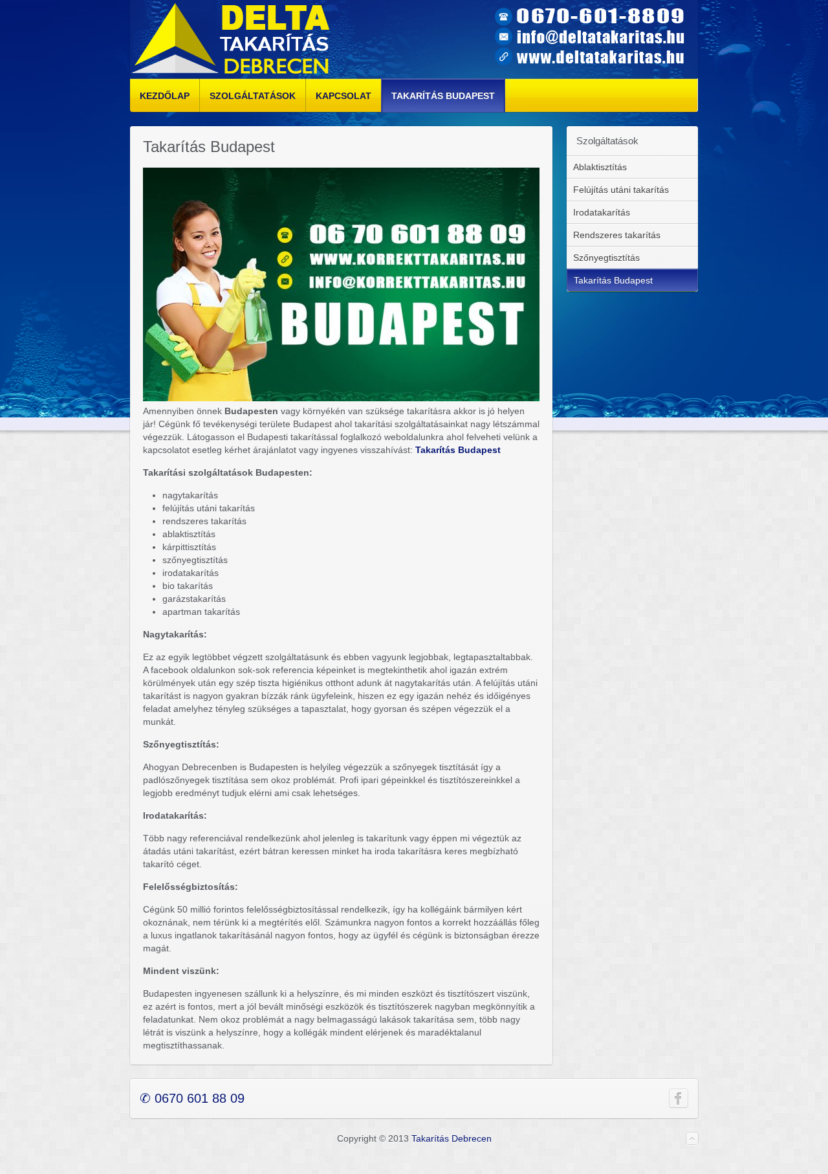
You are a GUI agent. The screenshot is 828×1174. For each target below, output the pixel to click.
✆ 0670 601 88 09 (192, 1098)
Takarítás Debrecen (451, 1138)
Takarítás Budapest (458, 450)
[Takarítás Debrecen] (231, 39)
